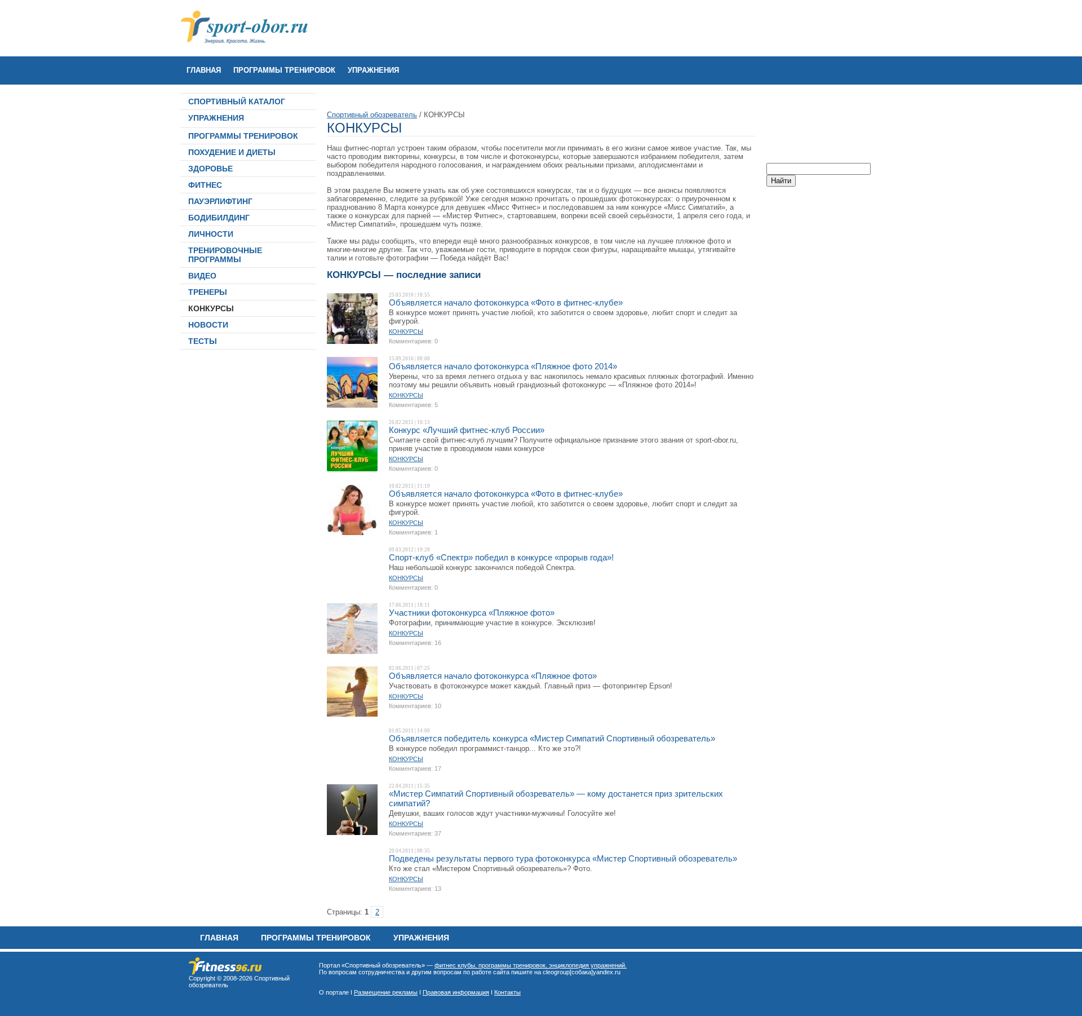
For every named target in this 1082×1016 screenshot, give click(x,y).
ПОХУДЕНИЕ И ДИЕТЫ (232, 152)
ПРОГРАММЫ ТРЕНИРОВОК (284, 70)
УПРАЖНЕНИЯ (373, 70)
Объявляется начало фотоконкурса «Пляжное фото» (493, 676)
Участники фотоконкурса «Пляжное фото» (472, 612)
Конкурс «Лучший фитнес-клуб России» (466, 430)
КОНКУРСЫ (211, 308)
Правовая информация (456, 992)
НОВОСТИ (208, 324)
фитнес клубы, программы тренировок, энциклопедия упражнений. (530, 965)
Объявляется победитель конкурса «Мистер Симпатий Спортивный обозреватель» (552, 738)
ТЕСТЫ (202, 341)
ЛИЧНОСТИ (210, 233)
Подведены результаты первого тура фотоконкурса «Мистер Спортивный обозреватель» (563, 858)
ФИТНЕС (205, 184)
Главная (204, 70)
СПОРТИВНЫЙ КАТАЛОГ (236, 101)
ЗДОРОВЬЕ (210, 168)
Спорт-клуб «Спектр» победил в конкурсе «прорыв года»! (501, 557)
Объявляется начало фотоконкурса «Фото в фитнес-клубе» (506, 302)
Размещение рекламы (386, 992)
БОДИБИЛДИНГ (219, 217)
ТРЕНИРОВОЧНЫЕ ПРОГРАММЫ (225, 255)
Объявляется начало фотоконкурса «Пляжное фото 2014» (503, 366)
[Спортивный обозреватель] (225, 972)
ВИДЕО (202, 275)
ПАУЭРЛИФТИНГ (220, 201)
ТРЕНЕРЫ (207, 292)
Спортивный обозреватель (372, 115)
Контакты (507, 992)
